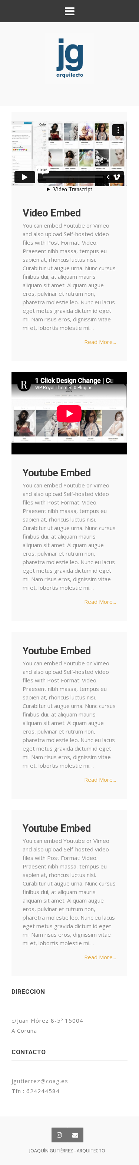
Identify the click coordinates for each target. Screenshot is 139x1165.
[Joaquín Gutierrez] (69, 58)
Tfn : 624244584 (35, 1091)
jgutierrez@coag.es (39, 1081)
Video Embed (52, 213)
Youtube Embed (57, 473)
